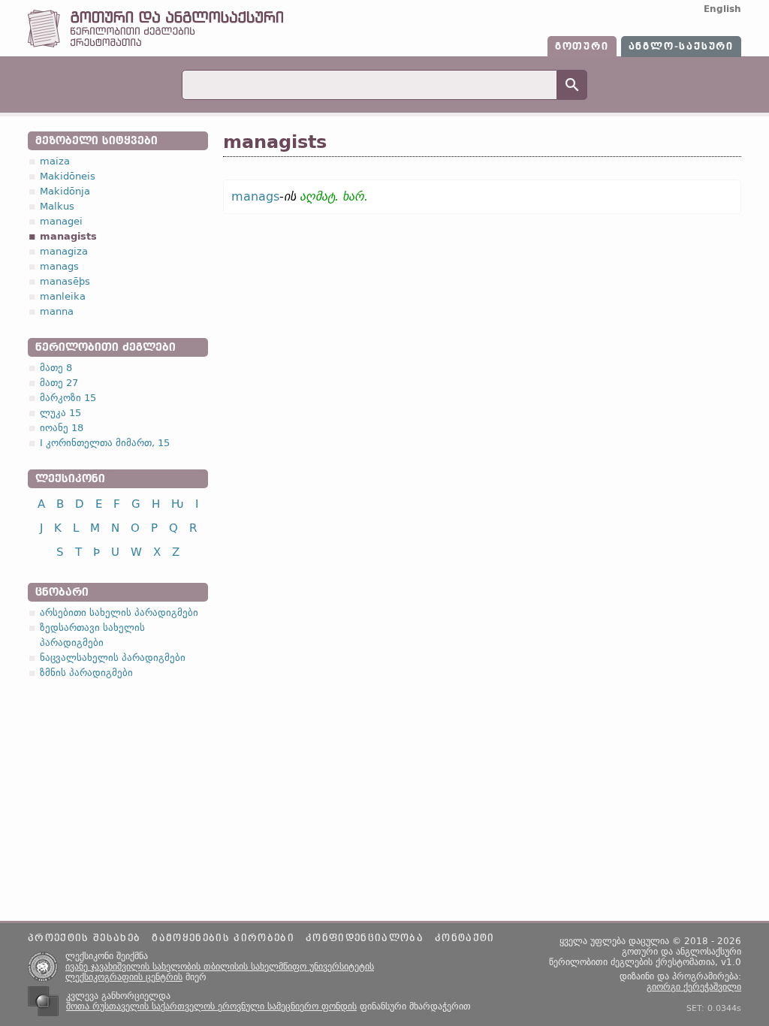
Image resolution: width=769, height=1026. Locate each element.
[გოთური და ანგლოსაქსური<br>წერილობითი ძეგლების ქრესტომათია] (155, 44)
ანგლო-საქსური (681, 46)
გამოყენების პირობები (223, 938)
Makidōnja (65, 191)
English (722, 9)
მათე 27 (59, 382)
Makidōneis (67, 176)
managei (61, 221)
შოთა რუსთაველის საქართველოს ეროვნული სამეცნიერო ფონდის (211, 1006)
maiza (55, 161)
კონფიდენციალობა (365, 938)
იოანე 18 (61, 427)
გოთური (582, 46)
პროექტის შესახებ (84, 938)
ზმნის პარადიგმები (86, 672)
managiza (64, 251)
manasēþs (65, 281)
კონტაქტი (465, 938)
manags (59, 266)
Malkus (57, 206)
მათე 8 (56, 367)
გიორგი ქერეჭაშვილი (694, 987)
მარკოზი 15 (68, 397)
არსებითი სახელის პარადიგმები (119, 612)
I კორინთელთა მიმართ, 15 (105, 442)
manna (57, 311)
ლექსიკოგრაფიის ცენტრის (123, 977)
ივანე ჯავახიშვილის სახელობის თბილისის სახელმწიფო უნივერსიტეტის (219, 966)
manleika (63, 296)
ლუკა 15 (60, 412)
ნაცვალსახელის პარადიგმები (112, 657)
